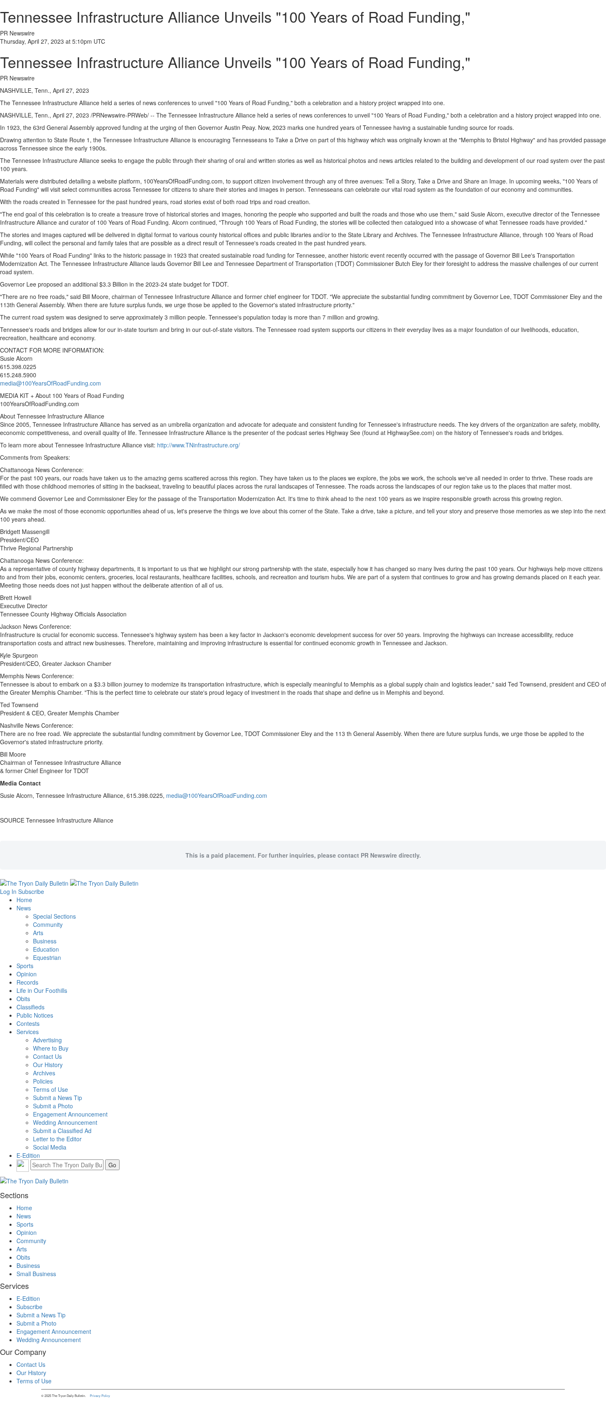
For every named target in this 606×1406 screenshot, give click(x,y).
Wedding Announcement (65, 1122)
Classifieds (30, 1007)
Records (27, 982)
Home (24, 900)
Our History (48, 1064)
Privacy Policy (100, 1395)
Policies (43, 1081)
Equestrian (47, 957)
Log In (8, 891)
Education (46, 949)
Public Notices (34, 1015)
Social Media (49, 1147)
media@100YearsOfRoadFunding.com (50, 383)
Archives (44, 1073)
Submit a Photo (53, 1106)
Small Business (36, 1274)
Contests (28, 1023)
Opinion (26, 974)
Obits (23, 999)
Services (27, 1031)
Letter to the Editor (57, 1139)
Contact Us (47, 1056)
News (23, 908)
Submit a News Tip (57, 1097)
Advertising (47, 1040)
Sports (24, 966)
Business (44, 941)
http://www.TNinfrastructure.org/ (198, 445)
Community (48, 924)
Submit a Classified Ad (62, 1130)
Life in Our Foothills (41, 990)
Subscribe (31, 891)
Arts (38, 933)
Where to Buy (50, 1048)
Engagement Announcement (70, 1114)
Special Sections (54, 916)
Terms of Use (50, 1089)
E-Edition (28, 1155)
